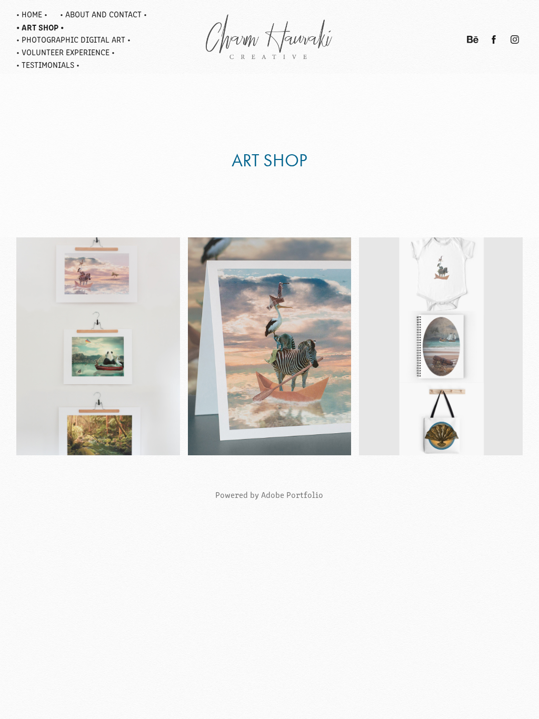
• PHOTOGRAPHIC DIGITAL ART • (73, 39)
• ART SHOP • (40, 27)
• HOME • (31, 13)
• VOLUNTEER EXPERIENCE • (65, 51)
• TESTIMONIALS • (47, 64)
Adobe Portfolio (292, 494)
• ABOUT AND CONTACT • (103, 13)
